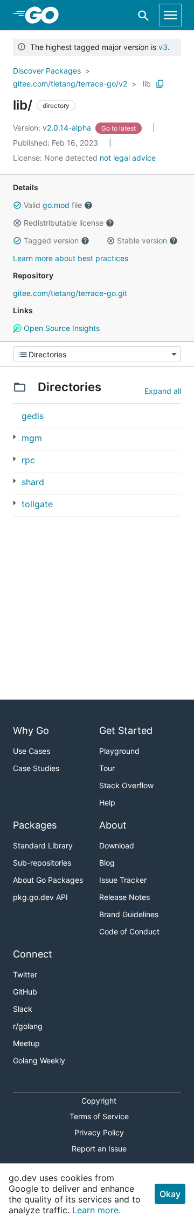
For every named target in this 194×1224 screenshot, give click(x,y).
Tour (107, 768)
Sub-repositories (42, 862)
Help (107, 802)
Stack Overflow (126, 785)
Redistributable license (64, 222)
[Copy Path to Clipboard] (160, 84)
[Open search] (143, 15)
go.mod (56, 205)
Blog (107, 862)
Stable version (142, 240)
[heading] (45, 15)
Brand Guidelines (128, 914)
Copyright (98, 1100)
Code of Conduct (129, 931)
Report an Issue (99, 1148)
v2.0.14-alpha (53, 127)
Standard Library (43, 845)
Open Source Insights (61, 328)
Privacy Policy (99, 1132)
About (113, 825)
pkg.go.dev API (40, 897)
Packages (35, 825)
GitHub (25, 991)
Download (116, 845)
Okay (170, 1194)
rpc (28, 460)
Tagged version (51, 240)
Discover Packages (47, 70)
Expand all (162, 390)
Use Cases (31, 750)
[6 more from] (14, 459)
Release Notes (124, 897)
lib (147, 83)
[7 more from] (14, 503)
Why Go (31, 730)
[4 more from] (14, 437)
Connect (32, 954)
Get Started (126, 730)
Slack (22, 1008)
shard (33, 482)
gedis (33, 416)
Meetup (26, 1043)
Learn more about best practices (70, 258)
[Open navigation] (170, 15)
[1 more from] (14, 481)
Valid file (53, 205)
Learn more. (96, 1210)
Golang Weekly (39, 1060)
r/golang (28, 1026)
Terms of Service (99, 1116)
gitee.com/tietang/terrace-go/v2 (70, 83)
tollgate (37, 504)
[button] (17, 205)
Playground (119, 750)
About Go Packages (48, 879)
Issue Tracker (123, 879)
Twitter (25, 974)
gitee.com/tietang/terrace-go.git (70, 293)
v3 (163, 47)
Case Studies (36, 768)
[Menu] (97, 354)
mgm (32, 438)
